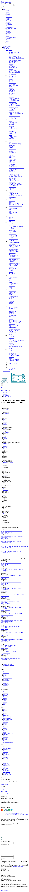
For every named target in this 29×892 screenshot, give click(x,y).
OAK (10, 280)
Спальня (5, 695)
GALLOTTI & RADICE (14, 175)
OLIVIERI (11, 284)
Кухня (4, 691)
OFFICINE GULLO (13, 283)
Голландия (5, 750)
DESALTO (11, 130)
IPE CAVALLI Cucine (14, 203)
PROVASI (11, 302)
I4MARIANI (12, 201)
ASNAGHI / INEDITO (14, 71)
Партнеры (5, 683)
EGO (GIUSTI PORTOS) (15, 143)
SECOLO (11, 326)
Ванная (5, 702)
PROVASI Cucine (13, 303)
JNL (10, 211)
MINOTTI (11, 261)
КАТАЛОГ (6, 9)
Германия (5, 749)
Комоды (8, 22)
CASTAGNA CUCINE (14, 105)
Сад (4, 704)
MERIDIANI (12, 256)
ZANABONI (12, 368)
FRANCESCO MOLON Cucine (16, 168)
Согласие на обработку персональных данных (17, 814)
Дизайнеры (6, 684)
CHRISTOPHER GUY (14, 112)
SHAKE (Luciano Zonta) (14, 329)
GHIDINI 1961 (12, 179)
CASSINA (11, 104)
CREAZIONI (12, 117)
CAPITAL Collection (14, 98)
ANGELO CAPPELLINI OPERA (17, 58)
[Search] (2, 384)
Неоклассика (6, 765)
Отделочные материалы (9, 462)
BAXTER (11, 80)
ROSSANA (11, 313)
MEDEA (11, 254)
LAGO (10, 227)
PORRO (11, 298)
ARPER (11, 69)
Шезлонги (8, 38)
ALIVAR (11, 53)
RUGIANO (11, 316)
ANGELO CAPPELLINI (15, 57)
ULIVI (10, 350)
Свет (7, 42)
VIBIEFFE (11, 357)
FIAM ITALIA (12, 159)
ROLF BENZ (12, 312)
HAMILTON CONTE (14, 193)
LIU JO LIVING (13, 235)
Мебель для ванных (11, 37)
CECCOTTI (12, 108)
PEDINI (11, 293)
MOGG (11, 267)
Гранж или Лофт (7, 774)
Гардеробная (6, 696)
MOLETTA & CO (13, 269)
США (6, 565)
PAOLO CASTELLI (14, 292)
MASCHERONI (13, 250)
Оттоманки (9, 17)
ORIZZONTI (12, 286)
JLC (10, 209)
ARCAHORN (12, 62)
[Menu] (1, 7)
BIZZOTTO (12, 84)
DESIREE (11, 131)
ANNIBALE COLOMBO (15, 60)
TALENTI (11, 338)
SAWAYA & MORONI (14, 322)
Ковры (7, 41)
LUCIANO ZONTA (13, 240)
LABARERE (12, 225)
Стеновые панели (10, 26)
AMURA (11, 55)
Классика (5, 763)
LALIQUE (11, 228)
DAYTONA (12, 123)
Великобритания (7, 748)
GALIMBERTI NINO (14, 174)
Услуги (5, 674)
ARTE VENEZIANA (14, 70)
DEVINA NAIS (12, 132)
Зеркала (8, 31)
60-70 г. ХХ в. (6, 770)
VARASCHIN (12, 354)
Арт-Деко (5, 475)
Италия (5, 513)
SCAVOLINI (12, 324)
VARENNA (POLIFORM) (15, 355)
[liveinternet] (4, 805)
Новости (5, 675)
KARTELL (11, 217)
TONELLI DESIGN (13, 341)
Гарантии (5, 679)
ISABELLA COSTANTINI (15, 206)
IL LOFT (11, 202)
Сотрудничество (7, 681)
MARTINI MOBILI (13, 249)
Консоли (8, 33)
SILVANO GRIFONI (14, 330)
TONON (11, 343)
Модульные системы (11, 28)
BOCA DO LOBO (13, 85)
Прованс (5, 767)
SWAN (10, 334)
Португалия (7, 603)
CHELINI (11, 111)
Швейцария (6, 758)
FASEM (11, 155)
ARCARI (11, 64)
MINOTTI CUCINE (13, 264)
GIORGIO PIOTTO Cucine (15, 184)
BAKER (11, 78)
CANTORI (11, 97)
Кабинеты (8, 23)
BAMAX (11, 79)
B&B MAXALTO (13, 76)
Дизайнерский (6, 773)
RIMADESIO (12, 308)
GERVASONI (12, 178)
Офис (4, 703)
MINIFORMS (12, 260)
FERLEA (11, 157)
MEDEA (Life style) (13, 255)
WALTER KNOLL (13, 363)
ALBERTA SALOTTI (14, 52)
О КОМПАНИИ (7, 46)
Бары (7, 34)
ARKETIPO (12, 66)
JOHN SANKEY (13, 212)
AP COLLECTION (13, 61)
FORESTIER (12, 164)
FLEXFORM (12, 160)
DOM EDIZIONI (13, 136)
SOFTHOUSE (12, 333)
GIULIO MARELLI (13, 185)
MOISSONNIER (13, 268)
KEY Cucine (12, 220)
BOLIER (11, 88)
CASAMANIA (12, 102)
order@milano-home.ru (6, 2)
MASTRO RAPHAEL (14, 251)
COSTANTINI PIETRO (14, 116)
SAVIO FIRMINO (13, 320)
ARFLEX (11, 65)
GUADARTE (12, 188)
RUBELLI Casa (12, 315)
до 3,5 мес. (5, 409)
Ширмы (8, 39)
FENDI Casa (12, 156)
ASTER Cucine (12, 74)
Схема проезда (4, 784)
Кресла (8, 15)
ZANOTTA (11, 369)
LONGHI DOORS (13, 239)
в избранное (4, 529)
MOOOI (11, 272)
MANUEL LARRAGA (14, 245)
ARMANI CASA (13, 67)
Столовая (5, 488)
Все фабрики (9, 50)
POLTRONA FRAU (13, 296)
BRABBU (11, 94)
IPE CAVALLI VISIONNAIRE (16, 204)
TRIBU (10, 345)
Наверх (2, 1)
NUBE (10, 278)
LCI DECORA (12, 231)
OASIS (10, 282)
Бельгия (5, 747)
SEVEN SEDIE (12, 327)
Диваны (8, 14)
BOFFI (10, 86)
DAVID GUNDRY (13, 122)
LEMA (10, 232)
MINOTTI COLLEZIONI (15, 263)
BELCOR (11, 81)
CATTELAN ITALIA (14, 107)
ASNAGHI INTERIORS (14, 72)
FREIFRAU (12, 171)
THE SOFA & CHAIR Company (16, 340)
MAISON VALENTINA (14, 242)
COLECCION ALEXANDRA (16, 113)
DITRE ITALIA (12, 133)
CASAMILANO (13, 103)
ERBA (10, 150)
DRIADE (11, 137)
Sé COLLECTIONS (13, 325)
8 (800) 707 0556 (4, 791)
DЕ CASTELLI (12, 140)
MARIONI (11, 248)
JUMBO (11, 213)
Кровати (8, 18)
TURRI (10, 348)
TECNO (11, 339)
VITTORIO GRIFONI (14, 360)
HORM (10, 198)
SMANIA (11, 331)
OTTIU (10, 288)
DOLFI (10, 135)
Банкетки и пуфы (7, 716)
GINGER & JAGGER (14, 180)
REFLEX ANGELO (13, 307)
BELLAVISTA (12, 83)
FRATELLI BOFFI (13, 169)
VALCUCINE (12, 353)
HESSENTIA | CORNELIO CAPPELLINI (15, 196)
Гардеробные (9, 20)
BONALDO (12, 90)
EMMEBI (11, 147)
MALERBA (12, 244)
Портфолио (6, 680)
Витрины (8, 32)
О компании (6, 673)
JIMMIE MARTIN (13, 208)
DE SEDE (11, 124)
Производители (7, 676)
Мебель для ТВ (9, 27)
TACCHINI (11, 336)
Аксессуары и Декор (8, 742)
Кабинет (5, 495)
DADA (10, 121)
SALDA (11, 319)
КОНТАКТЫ (6, 371)
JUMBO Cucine (12, 215)
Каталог (5, 671)
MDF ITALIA (12, 253)
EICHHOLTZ (12, 145)
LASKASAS (12, 230)
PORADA (11, 297)
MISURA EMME (13, 265)
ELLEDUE (11, 146)
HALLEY (11, 192)
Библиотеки (9, 24)
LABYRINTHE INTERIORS (16, 226)
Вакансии (5, 685)
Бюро (7, 36)
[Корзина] (3, 7)
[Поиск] (14, 5)
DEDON (11, 127)
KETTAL (11, 218)
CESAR (11, 109)
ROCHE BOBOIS (13, 311)
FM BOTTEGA (12, 163)
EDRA (10, 142)
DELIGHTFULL (13, 128)
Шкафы (8, 19)
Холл (4, 700)
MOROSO (11, 274)
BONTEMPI (12, 91)
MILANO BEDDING (14, 259)
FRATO (11, 170)
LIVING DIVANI (13, 236)
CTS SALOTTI (12, 118)
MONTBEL (12, 270)
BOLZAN (11, 89)
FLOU (10, 161)
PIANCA (11, 294)
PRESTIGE (11, 301)
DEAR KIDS (12, 126)
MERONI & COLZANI (14, 258)
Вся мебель (6, 413)
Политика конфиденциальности (14, 813)
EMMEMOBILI (12, 149)
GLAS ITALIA (12, 187)
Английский (6, 764)
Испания (5, 752)
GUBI (10, 189)
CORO (10, 114)
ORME (10, 287)
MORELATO (12, 273)
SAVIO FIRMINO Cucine (15, 321)
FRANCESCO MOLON (14, 166)
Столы (7, 12)
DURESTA (11, 138)
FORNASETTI (12, 165)
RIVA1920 (11, 310)
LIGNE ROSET (12, 234)
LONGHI (11, 237)
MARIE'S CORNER (14, 246)
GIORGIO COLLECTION (15, 183)
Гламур (5, 769)
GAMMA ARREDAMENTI (15, 176)
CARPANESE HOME (14, 100)
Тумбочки (5, 438)
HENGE (11, 194)
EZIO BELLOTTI (13, 152)
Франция (5, 757)
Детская (5, 698)
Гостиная (5, 490)
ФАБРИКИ (6, 48)
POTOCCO (11, 300)
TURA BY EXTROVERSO (15, 346)
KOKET (11, 221)
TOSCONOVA (12, 344)
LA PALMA (12, 223)
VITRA (11, 358)
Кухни (7, 10)
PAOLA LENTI (12, 291)
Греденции (8, 29)
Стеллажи (5, 445)
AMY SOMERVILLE (14, 56)
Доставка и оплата (7, 678)
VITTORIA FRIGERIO (14, 359)
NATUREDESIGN (13, 277)
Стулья (8, 13)
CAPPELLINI (12, 99)
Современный (6, 772)
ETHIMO (11, 151)
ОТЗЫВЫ (5, 47)
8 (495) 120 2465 (4, 387)
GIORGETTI (12, 182)
